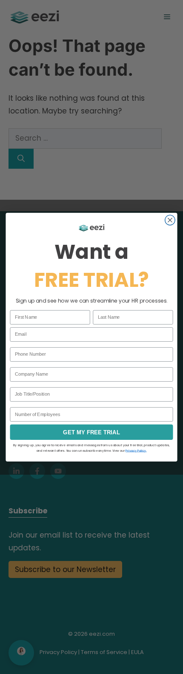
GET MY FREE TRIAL (91, 432)
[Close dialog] (170, 220)
